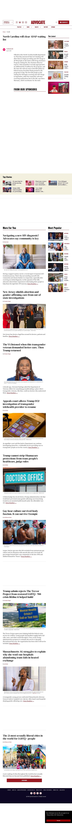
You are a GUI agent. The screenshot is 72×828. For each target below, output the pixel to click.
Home (4, 32)
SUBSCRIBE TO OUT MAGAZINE (6, 22)
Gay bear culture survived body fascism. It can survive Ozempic (20, 512)
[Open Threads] (23, 22)
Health (36, 27)
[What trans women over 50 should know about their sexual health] (30, 183)
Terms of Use (60, 814)
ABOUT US (14, 790)
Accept (58, 820)
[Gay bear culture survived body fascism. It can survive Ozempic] (24, 532)
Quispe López (6, 242)
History (46, 27)
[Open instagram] (26, 22)
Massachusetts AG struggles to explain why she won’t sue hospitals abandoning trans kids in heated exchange (24, 656)
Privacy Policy (50, 814)
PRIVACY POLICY (39, 790)
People (66, 51)
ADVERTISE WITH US (31, 790)
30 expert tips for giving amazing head (17, 183)
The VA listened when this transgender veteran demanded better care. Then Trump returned (24, 347)
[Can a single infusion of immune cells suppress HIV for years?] (30, 189)
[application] (58, 88)
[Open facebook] (17, 22)
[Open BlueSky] (20, 22)
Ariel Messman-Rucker (8, 517)
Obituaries (66, 243)
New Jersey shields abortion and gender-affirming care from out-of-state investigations (22, 295)
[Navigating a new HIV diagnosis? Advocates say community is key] (24, 256)
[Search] (56, 22)
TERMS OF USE (55, 790)
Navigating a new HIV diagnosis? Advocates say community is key (21, 237)
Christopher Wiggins (7, 301)
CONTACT (9, 790)
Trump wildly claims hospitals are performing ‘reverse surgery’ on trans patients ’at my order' (17, 192)
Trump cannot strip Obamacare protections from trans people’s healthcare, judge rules (20, 458)
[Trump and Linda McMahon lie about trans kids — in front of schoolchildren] (55, 257)
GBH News (34, 693)
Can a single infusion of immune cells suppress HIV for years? (40, 191)
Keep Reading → (32, 284)
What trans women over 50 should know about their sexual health (40, 183)
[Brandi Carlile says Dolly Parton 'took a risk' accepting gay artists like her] (55, 54)
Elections (66, 41)
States (65, 274)
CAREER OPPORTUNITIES (21, 790)
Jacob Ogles (6, 410)
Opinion (53, 27)
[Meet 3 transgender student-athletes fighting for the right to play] (55, 287)
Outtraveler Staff (10, 48)
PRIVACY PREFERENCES (47, 790)
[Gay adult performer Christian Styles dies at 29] (55, 246)
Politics (19, 27)
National (66, 233)
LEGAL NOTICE (62, 790)
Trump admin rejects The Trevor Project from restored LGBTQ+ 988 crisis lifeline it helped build (22, 594)
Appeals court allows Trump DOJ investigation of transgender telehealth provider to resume (21, 404)
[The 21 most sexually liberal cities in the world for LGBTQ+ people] (24, 756)
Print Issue (65, 284)
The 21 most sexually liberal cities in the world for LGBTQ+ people (23, 737)
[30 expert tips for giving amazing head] (7, 183)
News (28, 27)
